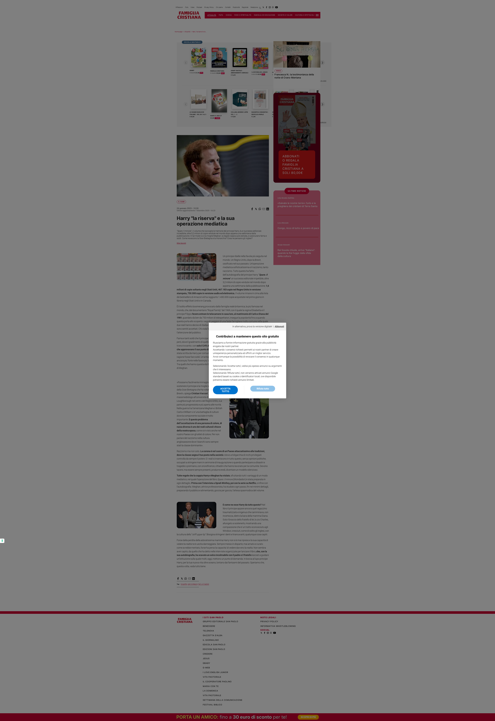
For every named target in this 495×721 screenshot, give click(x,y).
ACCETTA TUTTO (225, 390)
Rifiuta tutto (263, 388)
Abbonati (279, 326)
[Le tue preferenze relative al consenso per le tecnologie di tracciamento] (2, 541)
